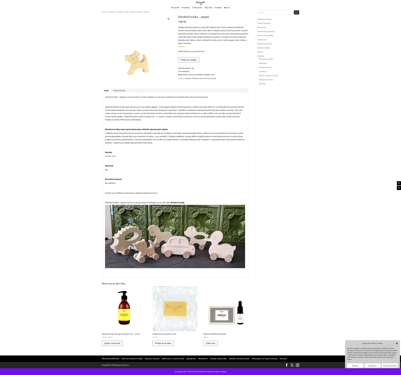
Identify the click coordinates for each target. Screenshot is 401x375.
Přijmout (355, 366)
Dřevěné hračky (122, 12)
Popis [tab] (106, 90)
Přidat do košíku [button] (163, 343)
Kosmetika (261, 27)
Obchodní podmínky (110, 358)
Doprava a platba (152, 358)
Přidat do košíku (188, 59)
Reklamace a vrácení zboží (173, 358)
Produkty (186, 8)
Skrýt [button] (224, 371)
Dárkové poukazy (266, 79)
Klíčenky (262, 83)
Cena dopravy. (184, 71)
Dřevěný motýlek (266, 59)
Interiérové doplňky (265, 35)
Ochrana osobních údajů (132, 358)
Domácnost (262, 39)
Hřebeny (262, 71)
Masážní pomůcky (264, 44)
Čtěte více (210, 343)
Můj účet (208, 8)
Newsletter (203, 358)
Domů (104, 12)
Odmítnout (372, 366)
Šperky (260, 52)
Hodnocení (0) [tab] (119, 90)
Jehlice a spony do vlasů (268, 75)
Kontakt (218, 8)
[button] (397, 343)
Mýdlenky (263, 63)
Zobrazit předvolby (390, 366)
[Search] (296, 12)
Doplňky (111, 12)
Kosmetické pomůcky (266, 31)
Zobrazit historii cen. (186, 68)
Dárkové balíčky (263, 48)
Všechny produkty (210, 78)
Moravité (175, 8)
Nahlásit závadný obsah (239, 358)
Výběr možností (112, 343)
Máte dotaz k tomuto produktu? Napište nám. (196, 74)
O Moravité (197, 8)
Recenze (283, 358)
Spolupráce (191, 358)
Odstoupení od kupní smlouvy (264, 358)
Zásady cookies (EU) (218, 358)
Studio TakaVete (263, 23)
